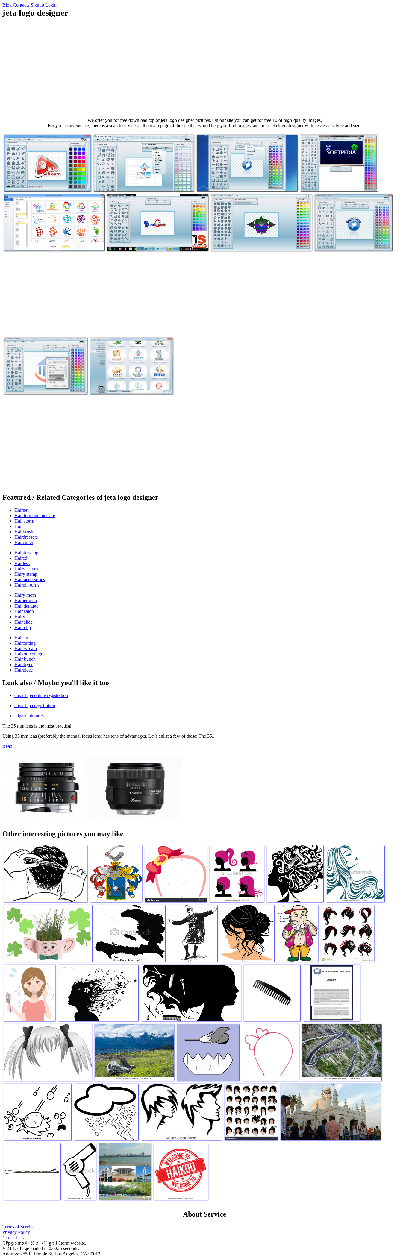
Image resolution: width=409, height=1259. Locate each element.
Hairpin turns (26, 584)
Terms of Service (18, 1226)
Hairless (22, 563)
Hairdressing (26, 552)
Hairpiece (23, 669)
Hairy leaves (26, 568)
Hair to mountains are (34, 515)
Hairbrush (23, 531)
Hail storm (24, 520)
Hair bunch (25, 659)
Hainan (21, 637)
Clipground (30, 1241)
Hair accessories (29, 579)
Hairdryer (23, 664)
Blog (7, 4)
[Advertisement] (204, 68)
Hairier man (25, 600)
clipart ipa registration (34, 705)
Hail (18, 526)
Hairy (19, 616)
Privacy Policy (16, 1232)
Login (51, 4)
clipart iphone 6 (29, 715)
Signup (37, 4)
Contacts (21, 4)
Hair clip (22, 627)
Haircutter (23, 542)
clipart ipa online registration (41, 695)
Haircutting (25, 643)
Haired (20, 558)
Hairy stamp (25, 574)
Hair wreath (25, 648)
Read (7, 746)
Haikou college (28, 653)
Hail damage (26, 605)
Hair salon (24, 611)
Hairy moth (25, 595)
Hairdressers (26, 537)
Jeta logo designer (20, 183)
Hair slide (23, 622)
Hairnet (21, 510)
